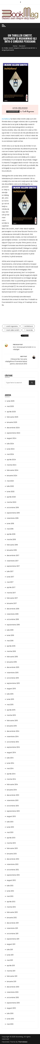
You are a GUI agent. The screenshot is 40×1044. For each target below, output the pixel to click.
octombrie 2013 (13, 806)
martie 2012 (11, 907)
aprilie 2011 (11, 965)
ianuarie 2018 (12, 550)
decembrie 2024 (13, 428)
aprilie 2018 (11, 534)
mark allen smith (12, 330)
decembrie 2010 (13, 987)
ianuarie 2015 (12, 726)
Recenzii (24, 108)
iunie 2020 (10, 491)
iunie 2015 (10, 699)
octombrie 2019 (13, 507)
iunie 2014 (10, 763)
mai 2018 (10, 529)
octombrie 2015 (13, 678)
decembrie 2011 (13, 923)
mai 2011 (10, 960)
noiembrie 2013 (12, 800)
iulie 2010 (10, 1013)
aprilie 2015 (11, 710)
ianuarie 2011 (11, 981)
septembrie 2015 (13, 683)
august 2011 (11, 944)
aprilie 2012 (11, 902)
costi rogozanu (12, 326)
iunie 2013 (10, 827)
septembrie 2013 (13, 811)
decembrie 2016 (13, 609)
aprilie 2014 (11, 774)
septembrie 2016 (13, 625)
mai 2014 (10, 768)
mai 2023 (10, 481)
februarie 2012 (12, 912)
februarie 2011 (12, 976)
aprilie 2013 (11, 838)
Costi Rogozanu (28, 111)
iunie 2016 (10, 635)
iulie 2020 (10, 486)
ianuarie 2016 (12, 662)
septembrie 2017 (13, 566)
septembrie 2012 (13, 875)
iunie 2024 (11, 449)
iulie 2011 (10, 949)
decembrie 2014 (13, 731)
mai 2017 (10, 582)
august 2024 (11, 438)
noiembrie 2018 (12, 518)
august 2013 (11, 816)
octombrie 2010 (13, 997)
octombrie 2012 (13, 870)
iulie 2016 (10, 630)
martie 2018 (11, 539)
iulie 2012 (10, 886)
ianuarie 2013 (12, 854)
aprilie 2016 (11, 646)
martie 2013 (11, 843)
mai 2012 (10, 896)
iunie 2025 (10, 401)
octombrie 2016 (13, 619)
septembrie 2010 (13, 1003)
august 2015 (11, 688)
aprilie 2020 (11, 497)
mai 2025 (10, 406)
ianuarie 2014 (12, 790)
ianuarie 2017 (12, 603)
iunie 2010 (10, 1019)
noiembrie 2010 (12, 992)
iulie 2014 (10, 758)
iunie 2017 (10, 577)
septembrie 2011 (13, 939)
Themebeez (22, 1042)
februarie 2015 (12, 720)
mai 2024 (10, 454)
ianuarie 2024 (12, 475)
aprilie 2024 (11, 459)
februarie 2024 (12, 470)
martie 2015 (11, 715)
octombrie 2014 (13, 742)
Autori (15, 108)
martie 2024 (11, 465)
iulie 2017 (10, 571)
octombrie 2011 (12, 933)
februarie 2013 (12, 848)
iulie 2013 (10, 822)
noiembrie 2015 (12, 673)
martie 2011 (11, 971)
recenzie (29, 330)
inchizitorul (28, 326)
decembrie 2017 (13, 555)
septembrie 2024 (13, 433)
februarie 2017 (12, 598)
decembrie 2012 (13, 859)
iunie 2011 (10, 955)
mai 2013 (10, 832)
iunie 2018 (10, 523)
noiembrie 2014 (13, 736)
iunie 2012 (10, 891)
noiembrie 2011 (12, 928)
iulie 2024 (10, 444)
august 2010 (11, 1008)
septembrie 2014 (13, 747)
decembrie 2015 (13, 667)
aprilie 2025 (11, 412)
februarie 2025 (12, 417)
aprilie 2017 (11, 587)
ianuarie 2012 (12, 917)
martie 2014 (11, 779)
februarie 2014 (12, 784)
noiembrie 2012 (12, 864)
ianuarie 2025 (12, 422)
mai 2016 (10, 641)
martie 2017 (11, 593)
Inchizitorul (6, 119)
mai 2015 (10, 704)
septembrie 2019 (13, 513)
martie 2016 (11, 651)
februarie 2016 (12, 657)
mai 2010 (10, 1024)
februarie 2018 (12, 545)
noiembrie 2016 (12, 614)
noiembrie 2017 (12, 561)
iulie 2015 (10, 694)
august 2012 (11, 880)
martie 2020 (11, 502)
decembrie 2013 (13, 795)
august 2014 (11, 752)
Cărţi (19, 108)
